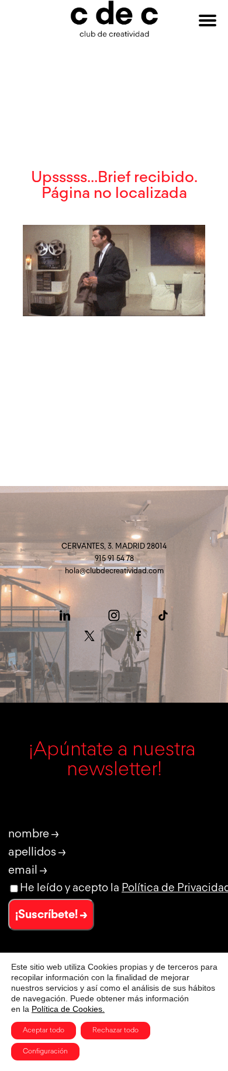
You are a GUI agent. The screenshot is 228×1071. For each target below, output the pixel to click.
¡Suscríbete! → (51, 915)
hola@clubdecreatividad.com (114, 571)
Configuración (45, 1051)
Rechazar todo (115, 1030)
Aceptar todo (43, 1030)
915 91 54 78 (114, 559)
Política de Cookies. (68, 1009)
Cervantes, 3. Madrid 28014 (114, 546)
